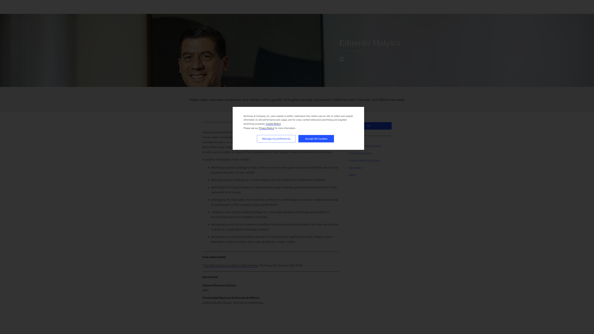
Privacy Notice (266, 128)
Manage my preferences (276, 138)
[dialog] (298, 128)
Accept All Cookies (316, 138)
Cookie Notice (273, 123)
